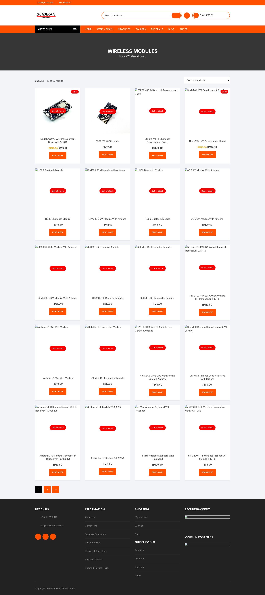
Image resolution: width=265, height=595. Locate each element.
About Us (90, 517)
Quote (183, 29)
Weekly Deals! (105, 29)
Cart (137, 534)
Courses (141, 29)
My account (141, 517)
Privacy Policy (92, 542)
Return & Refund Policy (97, 567)
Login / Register (44, 3)
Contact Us (91, 525)
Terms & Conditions (95, 534)
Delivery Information (95, 551)
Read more (57, 155)
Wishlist (139, 525)
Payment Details (93, 559)
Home (88, 29)
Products (124, 29)
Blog (171, 29)
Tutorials (157, 29)
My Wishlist (65, 3)
